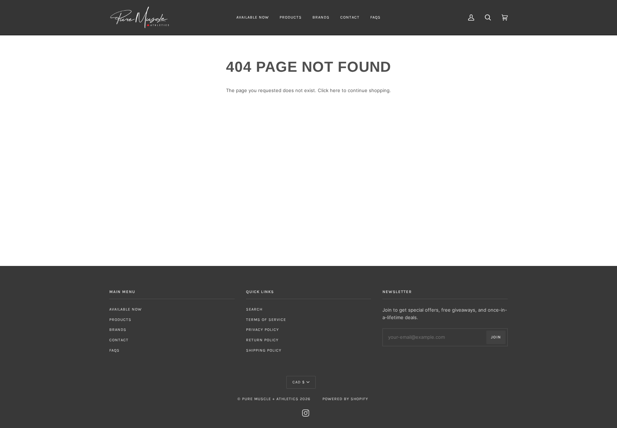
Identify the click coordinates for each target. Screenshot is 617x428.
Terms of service (266, 319)
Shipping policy (263, 350)
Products (120, 319)
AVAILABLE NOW (125, 309)
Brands (117, 329)
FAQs (114, 350)
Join (496, 337)
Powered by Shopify (345, 399)
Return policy (262, 340)
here (335, 90)
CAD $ (298, 382)
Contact (119, 340)
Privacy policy (262, 329)
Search (254, 309)
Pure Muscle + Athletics (270, 399)
